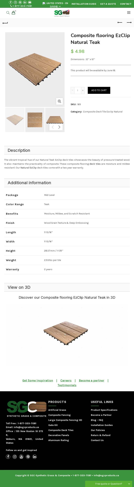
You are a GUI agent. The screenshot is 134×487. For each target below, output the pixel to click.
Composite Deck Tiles (60, 430)
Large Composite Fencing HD (65, 420)
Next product (128, 22)
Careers (66, 380)
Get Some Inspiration (37, 380)
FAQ (101, 420)
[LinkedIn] (34, 457)
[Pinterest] (28, 457)
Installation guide (84, 4)
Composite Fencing (59, 415)
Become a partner (91, 380)
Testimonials (67, 385)
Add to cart (99, 90)
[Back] (5, 22)
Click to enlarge (59, 101)
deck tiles (95, 163)
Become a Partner (101, 415)
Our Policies (98, 430)
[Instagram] (15, 457)
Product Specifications (104, 410)
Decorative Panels (58, 435)
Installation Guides (102, 425)
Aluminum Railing (58, 440)
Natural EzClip (28, 167)
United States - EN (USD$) (57, 4)
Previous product (120, 22)
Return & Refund (100, 435)
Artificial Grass (57, 410)
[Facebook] (8, 457)
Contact (125, 4)
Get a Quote (108, 4)
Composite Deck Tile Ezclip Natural (102, 111)
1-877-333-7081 (22, 6)
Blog (93, 420)
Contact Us (97, 440)
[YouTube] (21, 457)
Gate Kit (53, 425)
